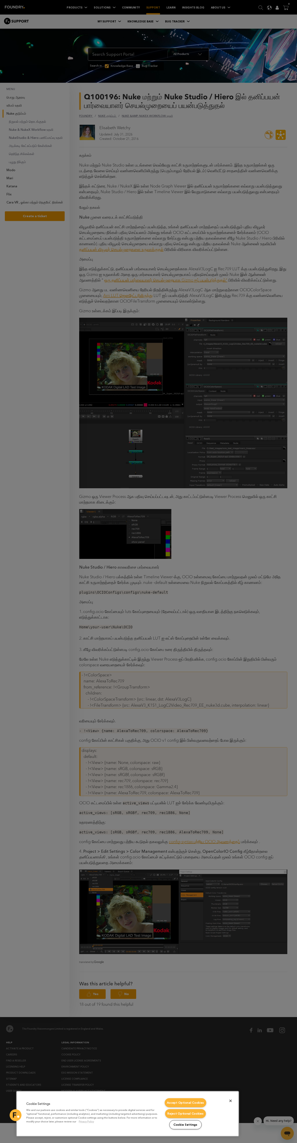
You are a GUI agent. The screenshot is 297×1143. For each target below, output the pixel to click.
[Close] (230, 1100)
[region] (127, 1114)
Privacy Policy (86, 1121)
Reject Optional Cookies (185, 1113)
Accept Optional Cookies (185, 1102)
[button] (15, 1115)
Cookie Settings (185, 1124)
